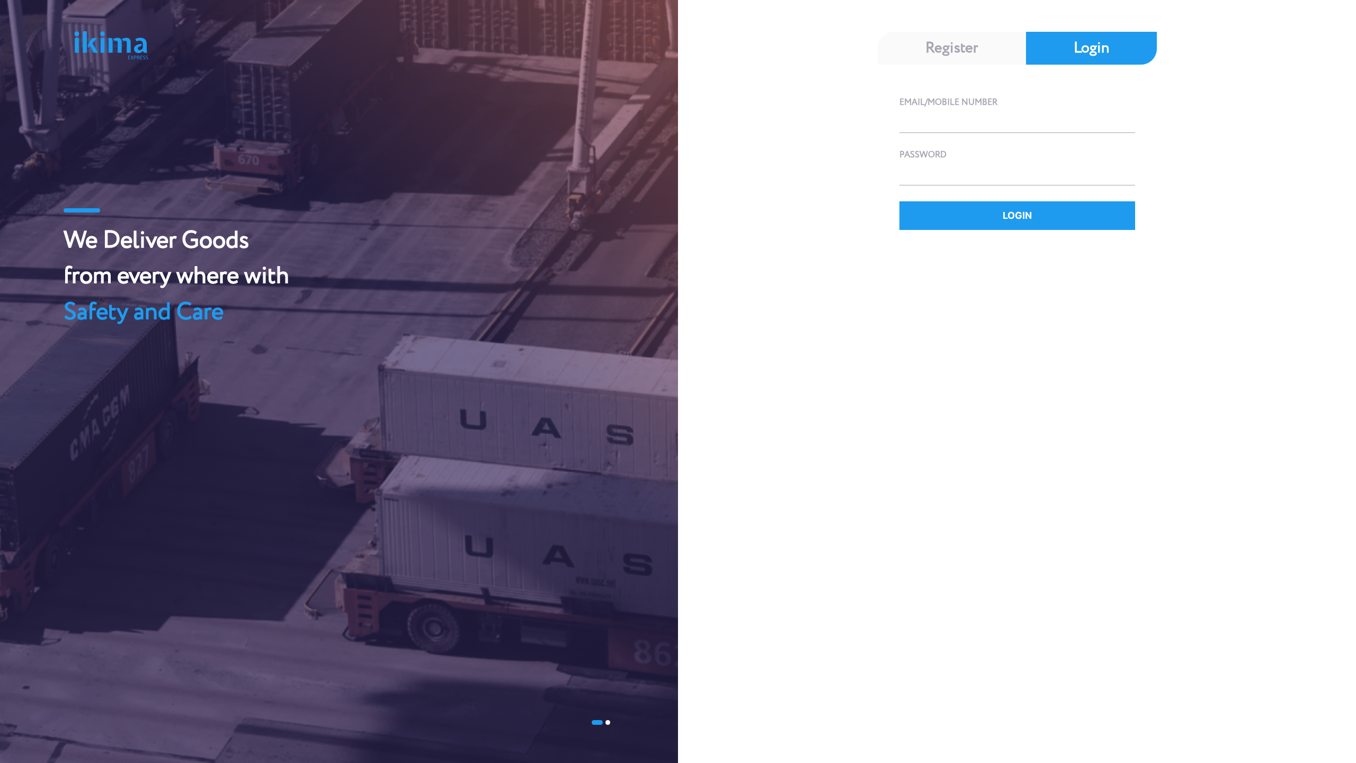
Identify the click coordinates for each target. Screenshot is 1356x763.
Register (951, 48)
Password (923, 155)
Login (1091, 48)
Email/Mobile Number (948, 102)
